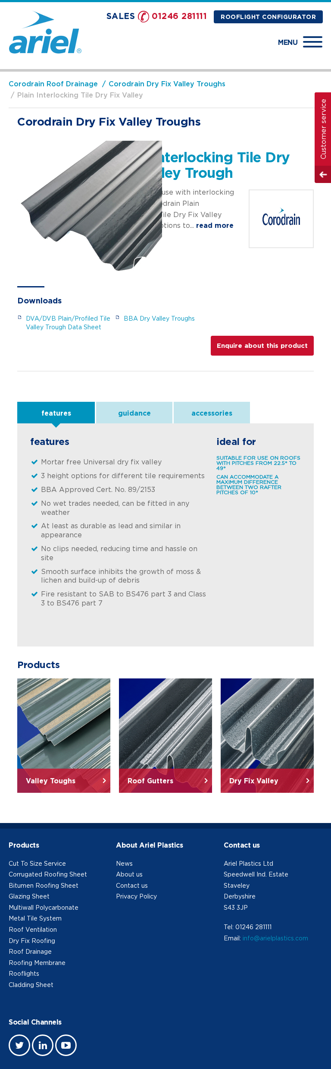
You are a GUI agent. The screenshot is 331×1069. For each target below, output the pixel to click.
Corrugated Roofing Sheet (48, 874)
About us (129, 874)
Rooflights (24, 973)
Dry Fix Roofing (32, 940)
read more (215, 225)
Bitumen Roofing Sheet (43, 885)
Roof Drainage (30, 951)
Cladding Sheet (31, 984)
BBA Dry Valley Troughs (159, 318)
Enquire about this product (262, 345)
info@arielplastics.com (275, 938)
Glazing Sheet (29, 896)
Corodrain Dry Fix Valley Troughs (167, 84)
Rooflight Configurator (268, 16)
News (124, 863)
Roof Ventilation (33, 929)
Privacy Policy (136, 896)
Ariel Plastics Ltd (248, 863)
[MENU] (312, 41)
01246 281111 (179, 15)
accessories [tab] (211, 413)
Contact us (132, 885)
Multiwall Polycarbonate (43, 907)
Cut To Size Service (37, 863)
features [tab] (56, 413)
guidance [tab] (134, 413)
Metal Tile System (35, 918)
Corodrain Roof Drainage (53, 84)
